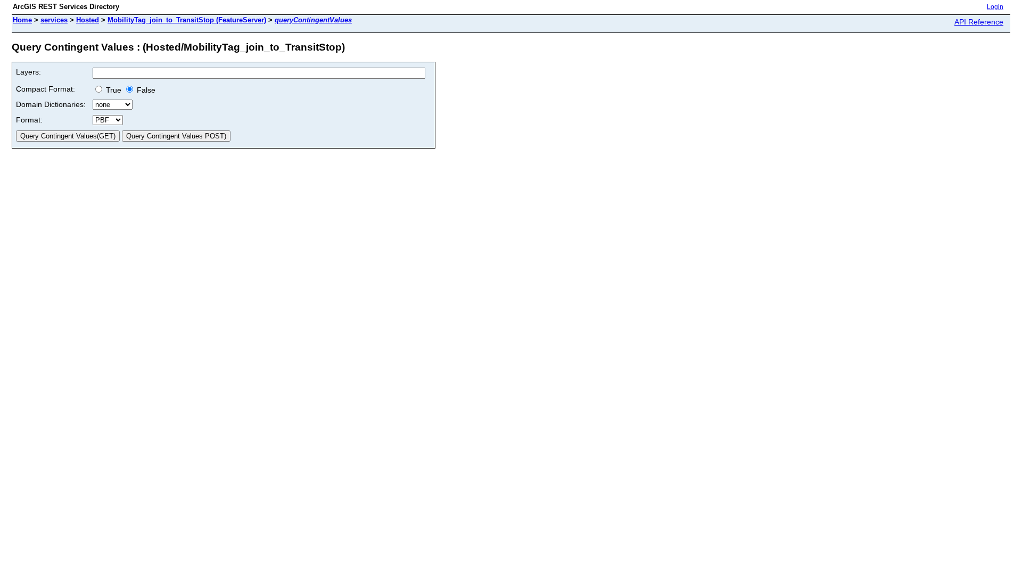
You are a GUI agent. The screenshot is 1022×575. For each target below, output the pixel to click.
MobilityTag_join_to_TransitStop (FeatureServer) (187, 20)
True (112, 90)
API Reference (978, 22)
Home (22, 20)
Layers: (28, 72)
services (54, 20)
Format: (29, 120)
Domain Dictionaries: (51, 104)
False (145, 90)
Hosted (87, 20)
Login (995, 7)
